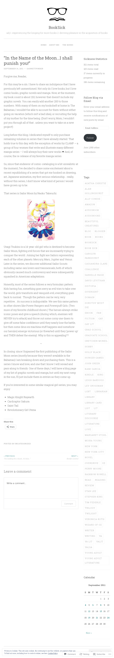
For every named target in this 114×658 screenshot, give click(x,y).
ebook (89, 312)
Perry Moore (93, 468)
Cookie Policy (53, 653)
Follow (90, 137)
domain (90, 297)
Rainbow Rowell (95, 474)
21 (97, 617)
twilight (91, 513)
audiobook (92, 210)
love (88, 429)
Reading (100, 479)
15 (101, 611)
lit (96, 408)
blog (88, 231)
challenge (92, 269)
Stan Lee (90, 491)
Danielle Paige (94, 275)
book (88, 236)
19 (89, 617)
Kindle (89, 374)
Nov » (89, 632)
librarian (101, 391)
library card (93, 402)
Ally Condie (92, 198)
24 (108, 617)
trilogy (90, 508)
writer (89, 530)
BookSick (57, 27)
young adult (93, 552)
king (100, 374)
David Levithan (95, 280)
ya (100, 536)
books (99, 236)
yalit (99, 541)
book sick (91, 248)
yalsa (88, 547)
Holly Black (93, 352)
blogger (100, 231)
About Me (54, 45)
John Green (92, 363)
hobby (89, 346)
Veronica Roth (94, 519)
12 (89, 611)
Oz (103, 463)
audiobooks (92, 215)
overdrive (91, 463)
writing (90, 536)
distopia (90, 286)
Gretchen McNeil (96, 340)
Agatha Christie (95, 183)
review (89, 485)
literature (92, 423)
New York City (94, 451)
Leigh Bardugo (94, 380)
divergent (92, 291)
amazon (90, 204)
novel (89, 457)
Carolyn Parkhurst (92, 255)
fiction (90, 318)
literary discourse (91, 415)
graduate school (96, 335)
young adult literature (93, 560)
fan (99, 312)
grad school (93, 329)
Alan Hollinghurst (94, 191)
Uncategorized (22, 444)
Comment (68, 503)
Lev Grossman (94, 385)
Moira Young (93, 440)
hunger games (94, 357)
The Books (67, 45)
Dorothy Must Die (94, 305)
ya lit (88, 541)
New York (91, 446)
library (90, 397)
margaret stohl (96, 435)
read (88, 479)
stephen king (94, 496)
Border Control (72, 457)
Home (44, 45)
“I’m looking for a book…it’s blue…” (17, 457)
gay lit (89, 324)
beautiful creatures (92, 223)
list (87, 408)
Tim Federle (93, 502)
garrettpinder (35, 68)
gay (100, 318)
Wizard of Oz (93, 524)
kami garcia (93, 369)
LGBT (88, 391)
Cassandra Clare (96, 263)
